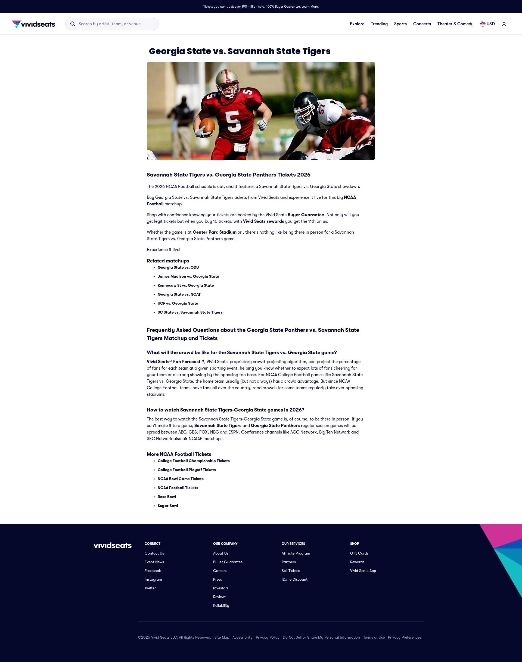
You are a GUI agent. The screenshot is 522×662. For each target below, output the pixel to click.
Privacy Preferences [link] (404, 637)
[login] (504, 24)
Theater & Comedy (455, 23)
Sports (400, 23)
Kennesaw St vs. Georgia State (186, 285)
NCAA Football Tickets (178, 487)
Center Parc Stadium (215, 232)
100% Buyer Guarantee (283, 6)
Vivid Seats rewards (263, 221)
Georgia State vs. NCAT (179, 294)
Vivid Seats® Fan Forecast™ (175, 361)
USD (491, 23)
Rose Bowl (167, 496)
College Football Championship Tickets (194, 461)
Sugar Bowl (168, 505)
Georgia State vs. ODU (178, 267)
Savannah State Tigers (217, 425)
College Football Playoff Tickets (187, 470)
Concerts (422, 23)
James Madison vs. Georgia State (188, 276)
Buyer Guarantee (306, 214)
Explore (357, 23)
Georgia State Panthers (275, 425)
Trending (379, 23)
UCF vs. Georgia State (178, 303)
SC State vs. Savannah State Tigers (190, 312)
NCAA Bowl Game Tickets (181, 479)
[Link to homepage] (35, 24)
